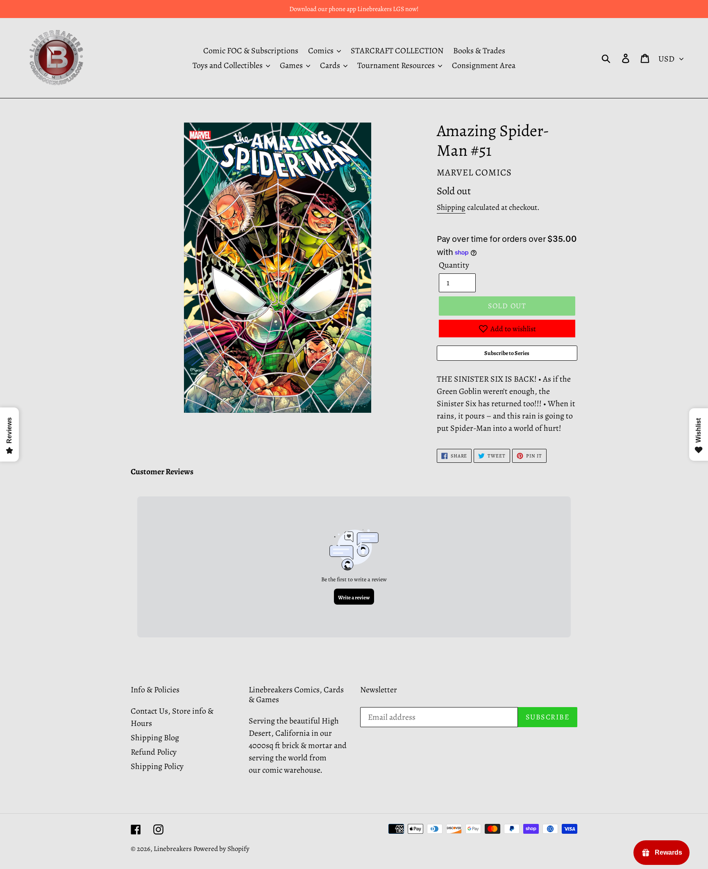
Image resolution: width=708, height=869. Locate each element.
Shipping (451, 207)
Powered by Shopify (221, 848)
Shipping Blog (155, 737)
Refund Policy (154, 752)
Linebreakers (173, 848)
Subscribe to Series (506, 353)
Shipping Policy (157, 766)
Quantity (454, 265)
